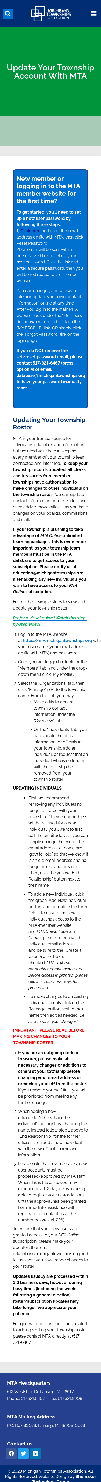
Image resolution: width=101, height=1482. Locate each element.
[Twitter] (23, 1453)
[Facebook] (11, 1453)
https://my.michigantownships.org (57, 640)
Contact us (19, 1443)
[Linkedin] (35, 1453)
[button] (8, 14)
